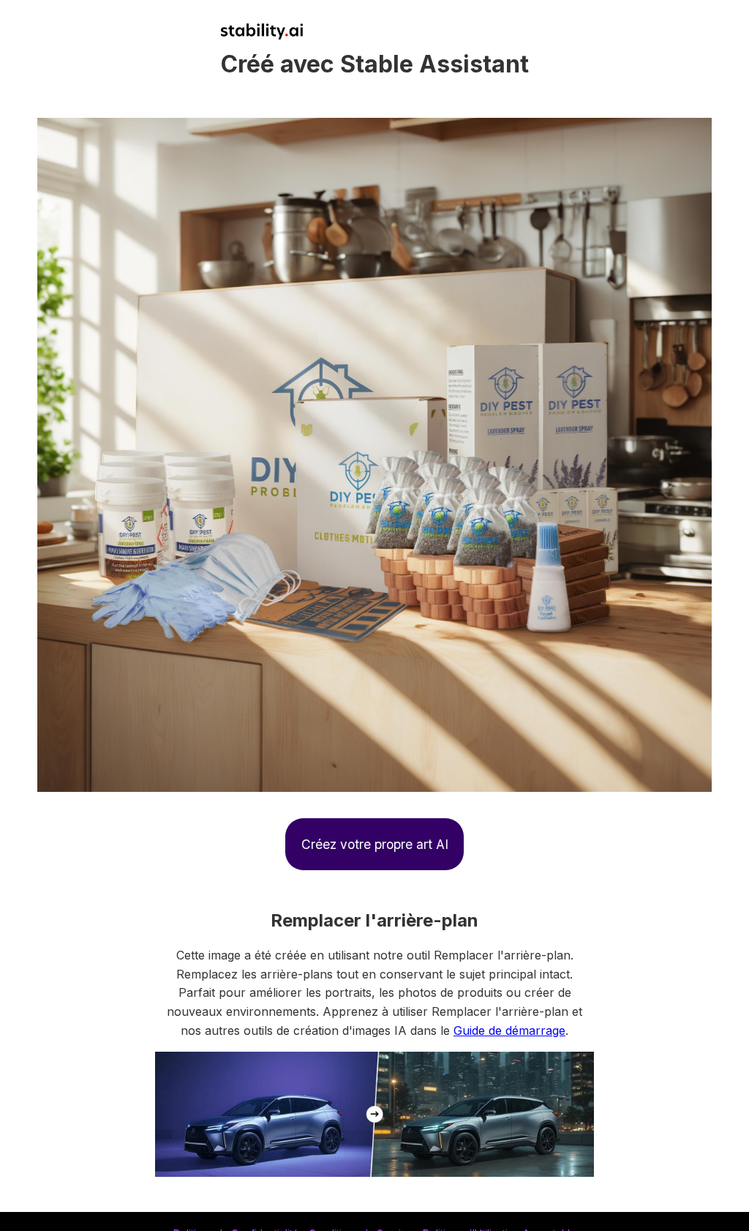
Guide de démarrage (509, 1030)
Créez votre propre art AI (374, 844)
